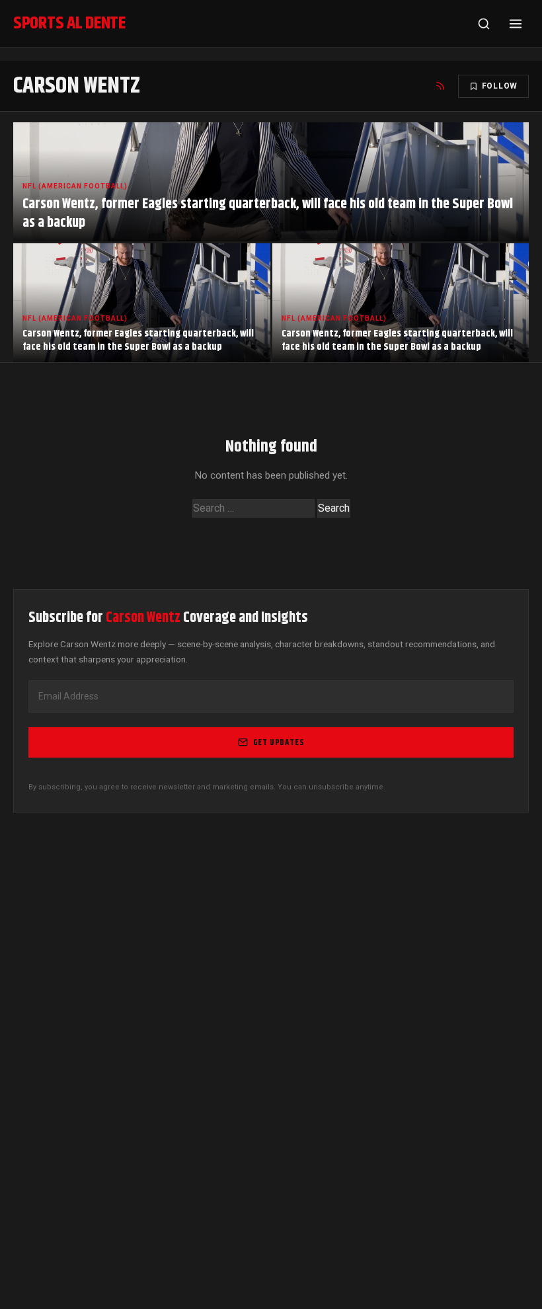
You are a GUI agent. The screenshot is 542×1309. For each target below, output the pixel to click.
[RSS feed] (440, 86)
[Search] (484, 24)
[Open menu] (515, 24)
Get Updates (279, 742)
